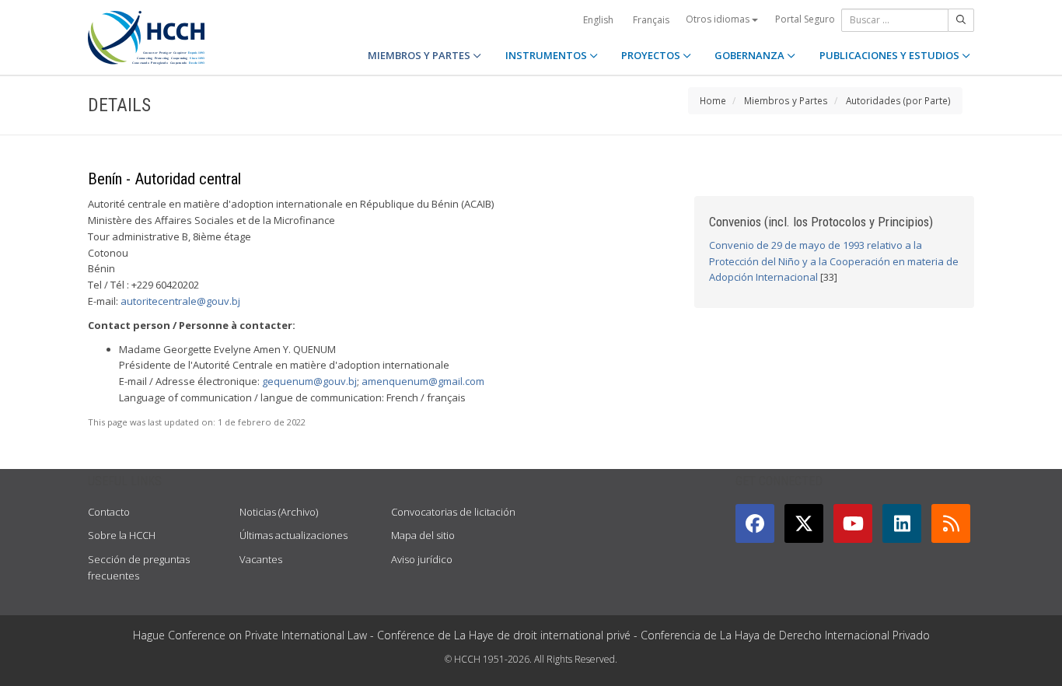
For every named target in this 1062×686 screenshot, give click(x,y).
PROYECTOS (652, 55)
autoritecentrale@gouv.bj (180, 301)
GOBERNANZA (750, 55)
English (598, 19)
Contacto (109, 512)
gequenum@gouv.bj (309, 381)
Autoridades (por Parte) (898, 100)
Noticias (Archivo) (278, 512)
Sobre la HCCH (121, 535)
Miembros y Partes (786, 100)
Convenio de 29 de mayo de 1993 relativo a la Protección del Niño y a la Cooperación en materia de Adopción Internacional (834, 261)
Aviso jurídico (421, 559)
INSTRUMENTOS (547, 55)
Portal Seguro (805, 19)
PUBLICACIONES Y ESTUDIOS (890, 55)
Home (713, 100)
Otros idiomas (719, 19)
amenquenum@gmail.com (423, 381)
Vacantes (260, 559)
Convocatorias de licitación (453, 512)
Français (651, 19)
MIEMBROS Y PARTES (420, 55)
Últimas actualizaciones (293, 535)
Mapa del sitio (423, 535)
